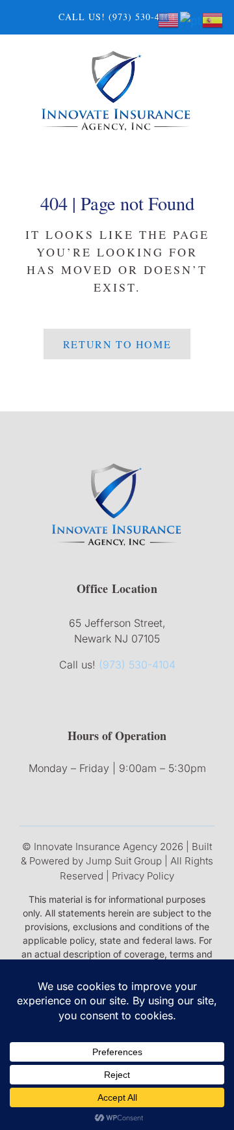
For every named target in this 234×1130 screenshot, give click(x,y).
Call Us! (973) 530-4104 (117, 16)
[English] (169, 19)
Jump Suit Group (124, 861)
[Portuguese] (191, 19)
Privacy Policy (143, 876)
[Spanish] (213, 19)
